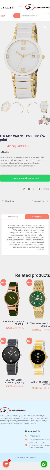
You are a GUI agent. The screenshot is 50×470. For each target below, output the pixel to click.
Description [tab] (36, 217)
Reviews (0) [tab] (13, 217)
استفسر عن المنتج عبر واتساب (25, 178)
